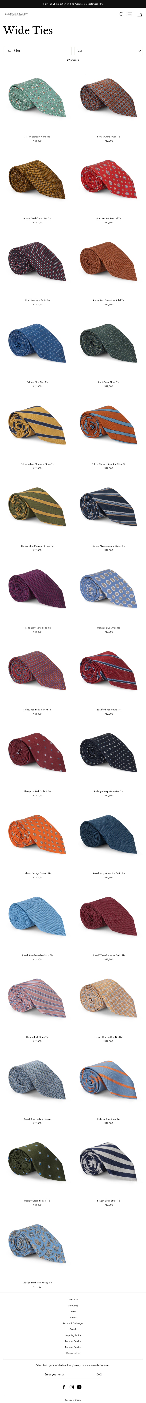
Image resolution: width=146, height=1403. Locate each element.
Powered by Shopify (73, 1400)
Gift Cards (73, 1305)
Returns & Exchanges (73, 1323)
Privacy (73, 1317)
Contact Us (73, 1299)
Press (73, 1311)
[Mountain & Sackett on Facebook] (64, 1387)
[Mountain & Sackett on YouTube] (79, 1387)
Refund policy (73, 1353)
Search (73, 1329)
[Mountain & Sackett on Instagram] (72, 1387)
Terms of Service (73, 1341)
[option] (73, 4)
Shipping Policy (73, 1335)
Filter (16, 50)
